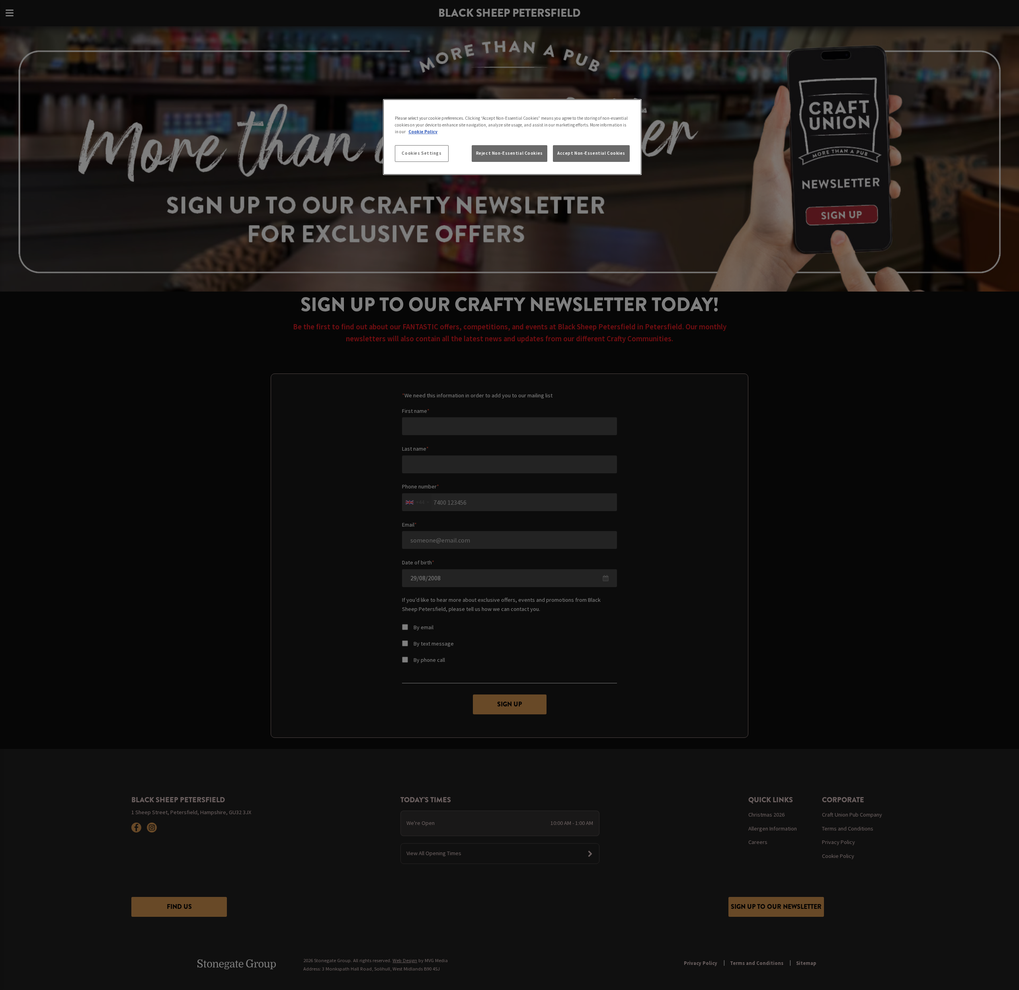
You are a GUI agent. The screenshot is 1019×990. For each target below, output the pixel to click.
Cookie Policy (422, 131)
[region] (512, 137)
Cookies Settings (421, 153)
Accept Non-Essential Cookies (591, 153)
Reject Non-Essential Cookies (509, 153)
